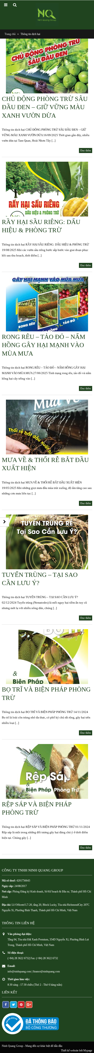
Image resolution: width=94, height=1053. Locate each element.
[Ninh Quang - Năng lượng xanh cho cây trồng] (47, 14)
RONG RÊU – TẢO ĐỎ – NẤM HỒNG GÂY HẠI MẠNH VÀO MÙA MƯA (43, 345)
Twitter (13, 1004)
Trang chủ (10, 34)
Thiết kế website (69, 1050)
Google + (29, 1004)
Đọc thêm (85, 150)
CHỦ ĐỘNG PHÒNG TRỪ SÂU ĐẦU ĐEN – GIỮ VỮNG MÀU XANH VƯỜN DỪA (45, 107)
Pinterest (21, 1004)
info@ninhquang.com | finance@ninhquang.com (34, 971)
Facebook (5, 1004)
